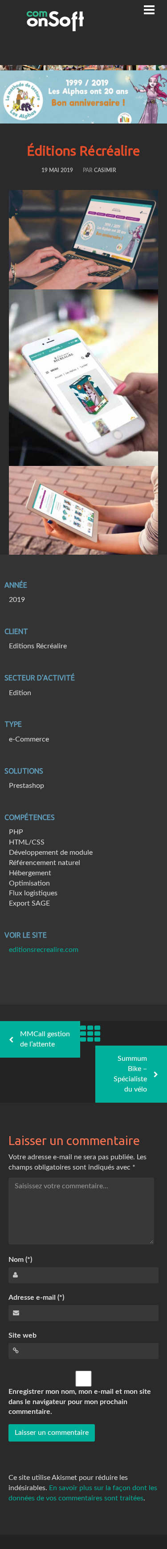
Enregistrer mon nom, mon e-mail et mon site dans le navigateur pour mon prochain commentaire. (79, 1402)
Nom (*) (20, 1259)
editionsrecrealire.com (43, 949)
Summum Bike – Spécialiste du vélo (130, 1074)
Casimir (105, 170)
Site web (22, 1335)
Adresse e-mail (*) (36, 1297)
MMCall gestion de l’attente (45, 1039)
